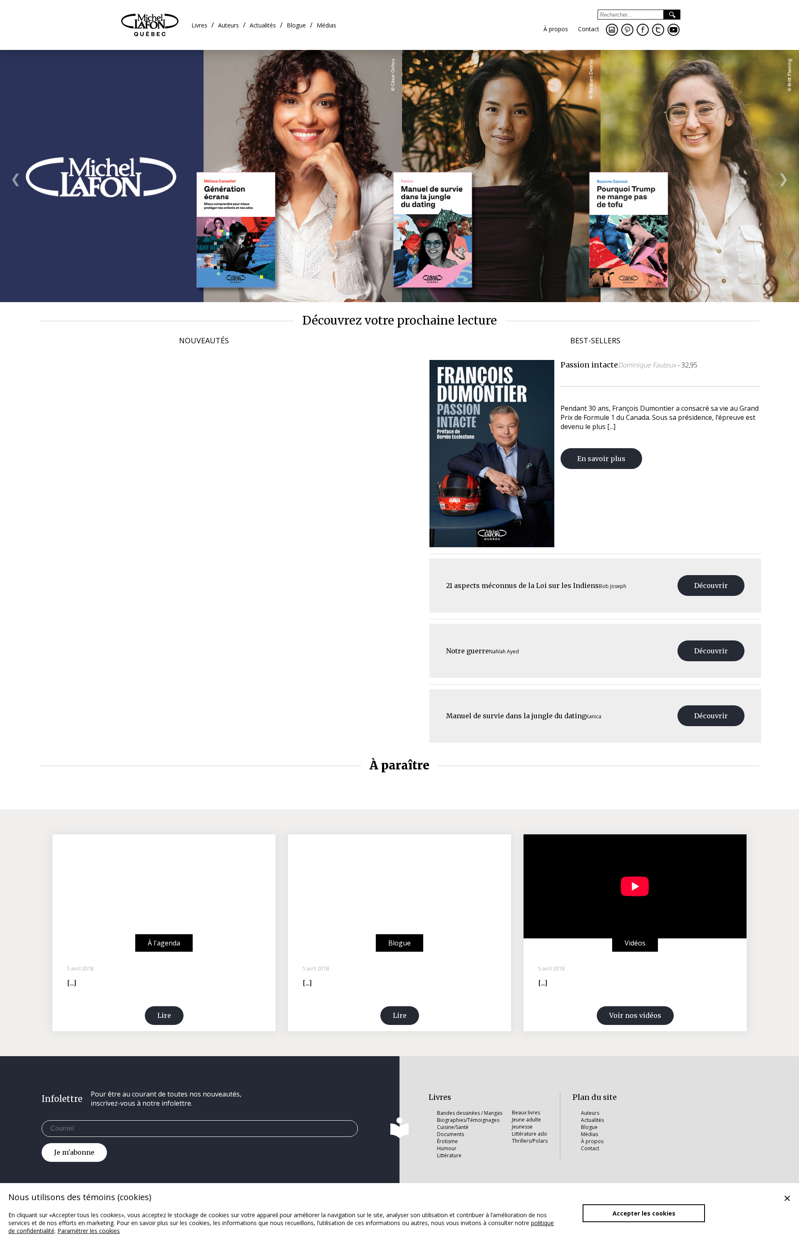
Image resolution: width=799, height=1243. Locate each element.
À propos (592, 1141)
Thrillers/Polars (530, 1140)
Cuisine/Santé (453, 1127)
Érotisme (447, 1141)
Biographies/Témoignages (468, 1120)
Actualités (592, 1120)
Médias (589, 1134)
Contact (590, 1148)
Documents (450, 1134)
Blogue (589, 1127)
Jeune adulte (526, 1119)
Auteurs (590, 1112)
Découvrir (711, 585)
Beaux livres (526, 1112)
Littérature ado (529, 1133)
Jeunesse (522, 1126)
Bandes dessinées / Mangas (469, 1112)
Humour (447, 1148)
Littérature (449, 1155)
